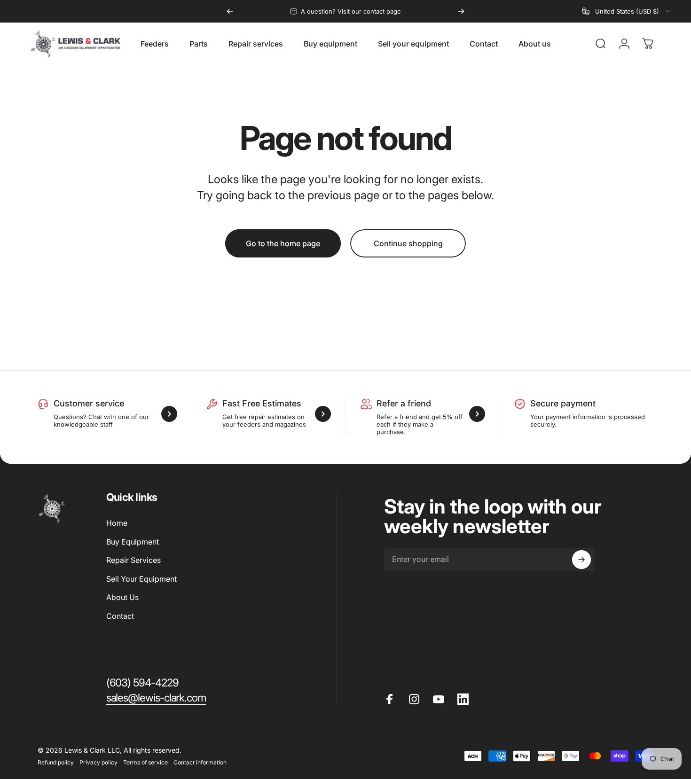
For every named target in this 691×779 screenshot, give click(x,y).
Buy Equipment (132, 541)
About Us (122, 597)
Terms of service (145, 762)
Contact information (200, 762)
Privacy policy (98, 762)
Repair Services (133, 560)
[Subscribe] (581, 559)
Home (116, 523)
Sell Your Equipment (141, 579)
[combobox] (627, 11)
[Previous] (230, 11)
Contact (120, 616)
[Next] (461, 11)
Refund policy (56, 762)
